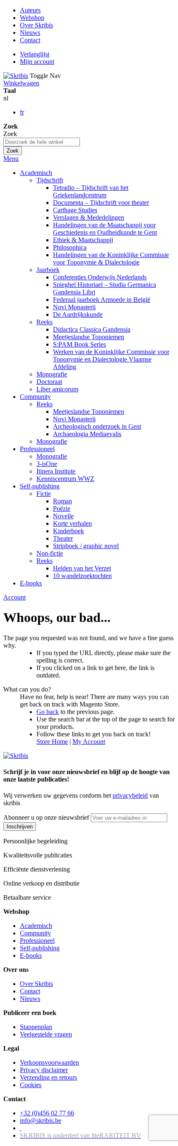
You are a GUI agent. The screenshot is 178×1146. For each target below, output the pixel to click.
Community (35, 933)
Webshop (32, 17)
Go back (47, 711)
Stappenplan (36, 1026)
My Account (88, 741)
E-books (31, 955)
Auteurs (30, 10)
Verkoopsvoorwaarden (49, 1062)
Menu (11, 158)
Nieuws (30, 32)
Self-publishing (40, 948)
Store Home (52, 741)
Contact (30, 40)
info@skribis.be (40, 1120)
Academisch (36, 925)
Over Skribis (36, 25)
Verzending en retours (48, 1077)
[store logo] (15, 75)
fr (22, 112)
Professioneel (37, 940)
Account (14, 597)
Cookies (30, 1084)
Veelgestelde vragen (46, 1034)
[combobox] (41, 142)
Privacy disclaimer (44, 1069)
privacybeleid (130, 795)
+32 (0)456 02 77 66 (47, 1113)
